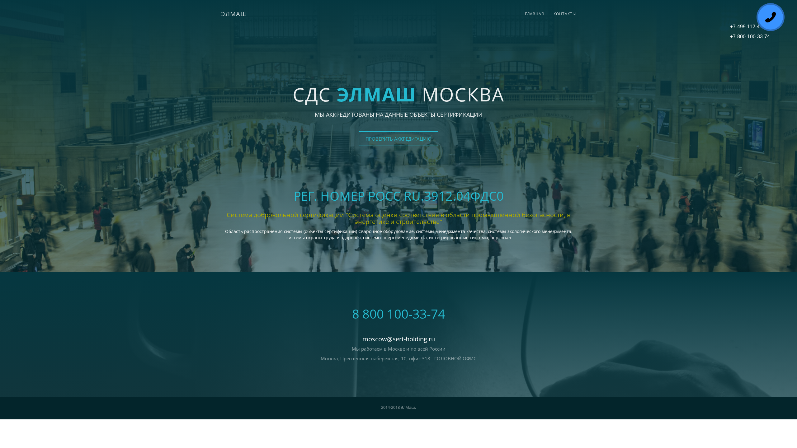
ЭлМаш (234, 14)
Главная (534, 13)
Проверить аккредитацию (398, 139)
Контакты (565, 13)
